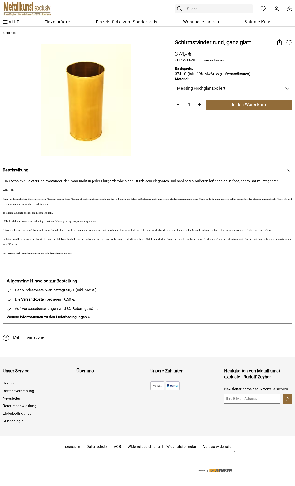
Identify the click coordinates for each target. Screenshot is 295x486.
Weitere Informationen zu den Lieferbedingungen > (48, 317)
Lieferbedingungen (18, 413)
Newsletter (11, 398)
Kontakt (9, 383)
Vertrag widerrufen (218, 446)
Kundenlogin (13, 421)
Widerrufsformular (181, 446)
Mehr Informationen (29, 337)
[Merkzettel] (263, 9)
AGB (117, 446)
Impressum (71, 446)
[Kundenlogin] (276, 9)
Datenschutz (97, 446)
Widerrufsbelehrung (144, 446)
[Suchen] (181, 8)
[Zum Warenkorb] (289, 9)
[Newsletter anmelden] (287, 399)
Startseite (9, 32)
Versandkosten (214, 60)
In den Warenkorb (249, 104)
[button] (279, 43)
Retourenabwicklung (19, 406)
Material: (182, 79)
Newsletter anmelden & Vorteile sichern (256, 389)
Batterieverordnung (18, 391)
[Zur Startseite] (27, 9)
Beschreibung (15, 170)
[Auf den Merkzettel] (288, 43)
